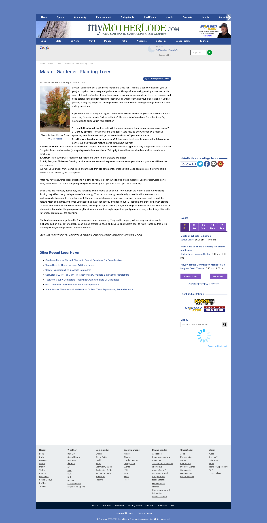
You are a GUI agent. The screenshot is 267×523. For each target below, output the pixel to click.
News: (42, 450)
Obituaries (161, 41)
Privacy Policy (135, 505)
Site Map (149, 505)
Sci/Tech (43, 483)
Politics (42, 473)
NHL (69, 477)
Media (205, 17)
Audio (211, 454)
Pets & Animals (187, 476)
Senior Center (187, 239)
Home (95, 505)
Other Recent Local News (59, 253)
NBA (70, 474)
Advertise (162, 505)
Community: (102, 450)
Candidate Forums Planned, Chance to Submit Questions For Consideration (83, 260)
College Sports (74, 483)
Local (44, 41)
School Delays (183, 41)
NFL (69, 467)
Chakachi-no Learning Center (195, 254)
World (92, 41)
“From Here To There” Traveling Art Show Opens (69, 265)
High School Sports (76, 487)
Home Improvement (161, 490)
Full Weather (162, 50)
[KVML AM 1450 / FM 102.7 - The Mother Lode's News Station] (205, 301)
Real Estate (150, 17)
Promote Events (187, 467)
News (44, 17)
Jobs (182, 454)
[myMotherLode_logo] (133, 29)
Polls (126, 480)
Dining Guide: (159, 450)
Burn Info (173, 50)
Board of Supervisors (218, 467)
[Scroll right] (229, 17)
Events (99, 454)
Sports (60, 17)
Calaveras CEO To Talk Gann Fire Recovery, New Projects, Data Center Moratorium (87, 274)
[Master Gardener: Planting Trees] (55, 131)
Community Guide (104, 467)
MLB (70, 470)
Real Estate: (158, 479)
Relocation (157, 493)
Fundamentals (158, 483)
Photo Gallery (215, 473)
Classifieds (225, 17)
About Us (106, 505)
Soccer (71, 480)
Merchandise (186, 457)
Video (211, 463)
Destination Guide (104, 470)
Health (169, 17)
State (58, 41)
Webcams (142, 41)
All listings (157, 454)
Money (107, 41)
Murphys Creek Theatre (192, 268)
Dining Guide (127, 17)
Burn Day (71, 454)
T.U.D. (211, 470)
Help (173, 505)
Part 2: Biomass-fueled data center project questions (72, 284)
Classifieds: (186, 450)
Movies (127, 454)
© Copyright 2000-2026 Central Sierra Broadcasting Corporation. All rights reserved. (133, 519)
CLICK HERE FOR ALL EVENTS (204, 284)
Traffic (123, 41)
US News (74, 41)
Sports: (71, 463)
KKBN (126, 476)
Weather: (72, 450)
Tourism (204, 41)
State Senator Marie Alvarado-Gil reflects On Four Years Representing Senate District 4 (89, 289)
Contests (187, 17)
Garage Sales (186, 473)
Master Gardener (159, 496)
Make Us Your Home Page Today (199, 158)
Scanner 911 (214, 457)
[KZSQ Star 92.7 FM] (192, 308)
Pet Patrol (100, 476)
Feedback (119, 505)
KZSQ (126, 473)
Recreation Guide (103, 473)
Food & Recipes (131, 460)
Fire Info (99, 480)
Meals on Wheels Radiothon (195, 236)
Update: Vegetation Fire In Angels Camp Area (68, 270)
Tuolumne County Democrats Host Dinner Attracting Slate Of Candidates (82, 279)
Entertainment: (132, 450)
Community (80, 17)
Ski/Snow (72, 460)
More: (212, 450)
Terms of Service (124, 513)
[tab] (184, 227)
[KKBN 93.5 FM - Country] (214, 308)
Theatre (127, 457)
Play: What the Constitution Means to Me (202, 264)
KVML (126, 470)
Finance (155, 487)
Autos (183, 460)
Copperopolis (158, 476)
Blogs (98, 463)
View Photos (56, 139)
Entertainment (103, 17)
